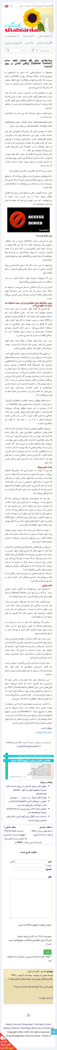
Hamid (9, 742)
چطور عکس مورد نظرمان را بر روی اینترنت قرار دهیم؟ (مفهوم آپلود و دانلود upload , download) (26, 790)
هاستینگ (27, 36)
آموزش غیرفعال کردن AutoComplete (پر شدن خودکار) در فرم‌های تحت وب (28, 803)
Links (47, 1024)
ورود (21, 6)
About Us (36, 1028)
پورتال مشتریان (12, 43)
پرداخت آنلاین (43, 43)
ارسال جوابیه (46, 998)
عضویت (28, 6)
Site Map (25, 1028)
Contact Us (48, 1028)
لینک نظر (32, 971)
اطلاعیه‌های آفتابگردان (27, 746)
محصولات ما (11, 36)
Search (15, 1028)
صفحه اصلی (44, 36)
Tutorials (38, 1024)
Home (9, 1024)
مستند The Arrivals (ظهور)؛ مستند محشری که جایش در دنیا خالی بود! (15, 835)
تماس (28, 43)
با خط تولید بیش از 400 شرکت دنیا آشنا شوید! (42, 833)
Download (27, 1024)
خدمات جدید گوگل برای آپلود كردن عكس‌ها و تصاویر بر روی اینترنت (26, 818)
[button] (5, 6)
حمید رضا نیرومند (44, 732)
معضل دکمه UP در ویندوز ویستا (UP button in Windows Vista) (26, 811)
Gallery (6, 1028)
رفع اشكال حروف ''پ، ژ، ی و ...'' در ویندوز (28, 797)
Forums (17, 1024)
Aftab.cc (46, 1036)
